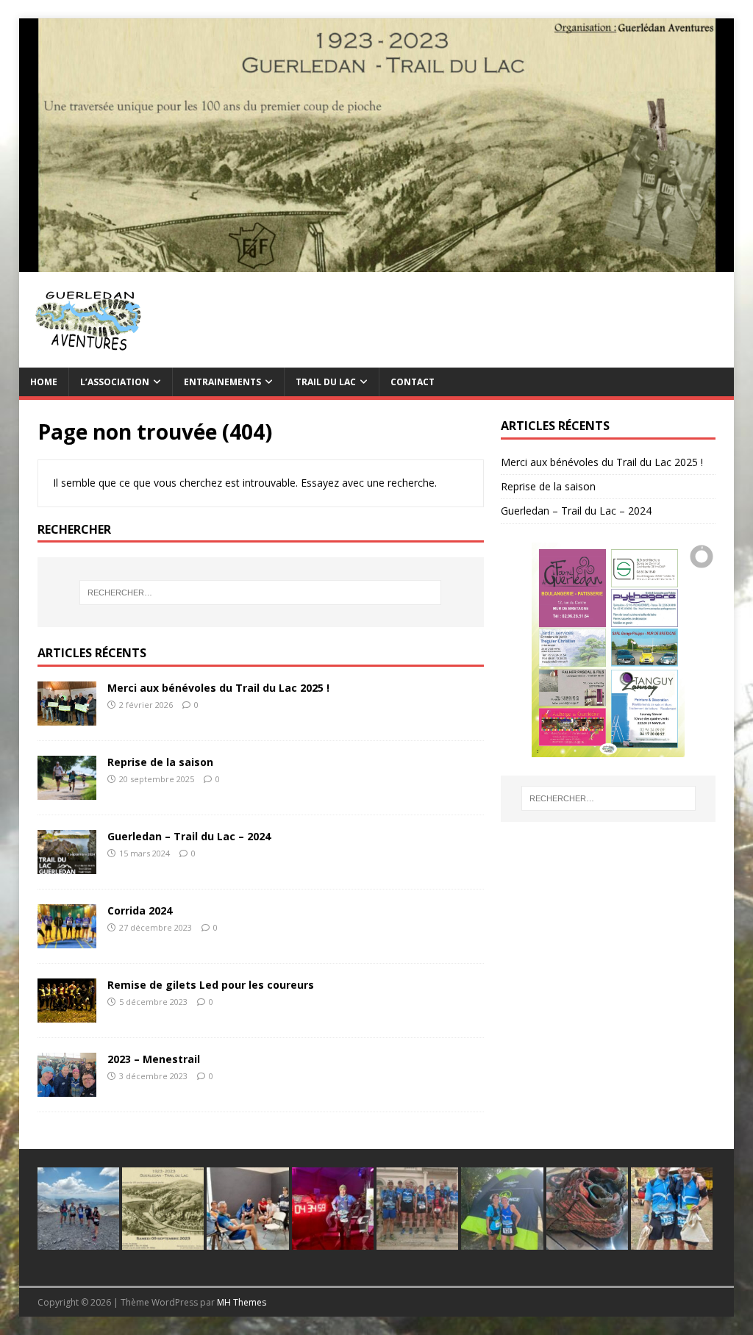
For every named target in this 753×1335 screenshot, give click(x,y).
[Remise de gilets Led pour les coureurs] (67, 1014)
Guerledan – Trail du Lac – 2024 (189, 836)
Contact (412, 382)
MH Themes (241, 1302)
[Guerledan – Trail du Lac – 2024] (67, 866)
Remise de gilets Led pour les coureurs (210, 985)
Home (43, 382)
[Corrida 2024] (67, 940)
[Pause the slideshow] (670, 650)
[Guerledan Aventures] (377, 263)
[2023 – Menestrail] (67, 1088)
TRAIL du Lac (326, 382)
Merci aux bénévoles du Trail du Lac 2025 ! (218, 688)
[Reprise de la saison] (67, 791)
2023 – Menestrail (153, 1059)
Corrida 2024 (139, 910)
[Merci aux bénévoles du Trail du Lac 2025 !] (67, 717)
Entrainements (222, 382)
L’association (114, 382)
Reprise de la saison (160, 762)
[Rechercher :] (261, 592)
